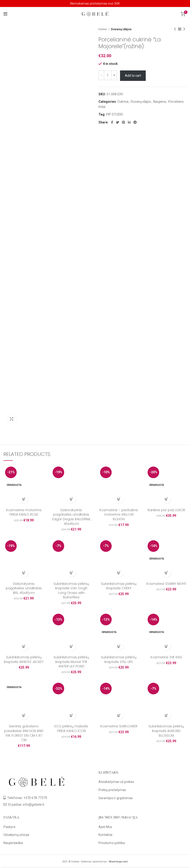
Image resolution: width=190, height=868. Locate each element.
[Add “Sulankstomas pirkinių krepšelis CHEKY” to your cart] (119, 573)
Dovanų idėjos (121, 29)
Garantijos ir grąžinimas (115, 798)
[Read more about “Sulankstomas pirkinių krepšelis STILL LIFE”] (119, 646)
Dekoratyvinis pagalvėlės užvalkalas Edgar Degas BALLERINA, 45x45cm (71, 517)
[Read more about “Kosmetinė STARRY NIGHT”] (166, 573)
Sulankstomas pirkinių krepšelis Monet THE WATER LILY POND (71, 662)
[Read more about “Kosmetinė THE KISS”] (166, 646)
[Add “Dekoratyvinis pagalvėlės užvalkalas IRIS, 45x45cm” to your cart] (24, 573)
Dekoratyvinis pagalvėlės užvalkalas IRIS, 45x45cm (24, 588)
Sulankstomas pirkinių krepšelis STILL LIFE (118, 659)
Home (102, 29)
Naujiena (159, 101)
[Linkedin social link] (129, 122)
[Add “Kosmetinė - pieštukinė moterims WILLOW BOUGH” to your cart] (119, 499)
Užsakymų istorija (16, 835)
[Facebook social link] (112, 122)
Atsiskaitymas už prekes (116, 782)
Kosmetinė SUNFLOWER (118, 726)
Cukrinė (122, 101)
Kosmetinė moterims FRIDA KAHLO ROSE (23, 512)
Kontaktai (105, 835)
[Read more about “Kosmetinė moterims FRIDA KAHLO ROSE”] (24, 499)
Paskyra (9, 827)
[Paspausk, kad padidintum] (11, 419)
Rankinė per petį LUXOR (166, 510)
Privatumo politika (111, 843)
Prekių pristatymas (112, 790)
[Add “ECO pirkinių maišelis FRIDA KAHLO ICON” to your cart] (71, 715)
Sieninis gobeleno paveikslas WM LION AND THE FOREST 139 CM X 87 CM (23, 733)
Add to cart (133, 75)
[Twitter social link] (117, 122)
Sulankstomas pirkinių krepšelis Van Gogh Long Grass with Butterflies (71, 590)
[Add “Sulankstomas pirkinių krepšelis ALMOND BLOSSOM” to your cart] (166, 715)
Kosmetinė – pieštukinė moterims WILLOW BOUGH (119, 514)
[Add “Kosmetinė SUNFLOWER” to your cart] (119, 715)
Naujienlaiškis (13, 843)
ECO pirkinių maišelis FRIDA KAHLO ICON (71, 728)
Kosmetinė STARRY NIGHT (166, 583)
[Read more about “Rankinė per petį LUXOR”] (166, 499)
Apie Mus (105, 827)
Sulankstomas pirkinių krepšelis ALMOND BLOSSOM (166, 731)
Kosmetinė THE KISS (166, 657)
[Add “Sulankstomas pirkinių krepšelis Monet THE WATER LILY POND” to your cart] (71, 646)
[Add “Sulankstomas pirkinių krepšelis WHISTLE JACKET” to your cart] (24, 646)
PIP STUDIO (114, 114)
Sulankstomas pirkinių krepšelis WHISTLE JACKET (24, 659)
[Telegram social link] (135, 122)
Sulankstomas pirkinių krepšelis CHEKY (118, 586)
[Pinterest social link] (123, 122)
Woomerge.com (118, 861)
